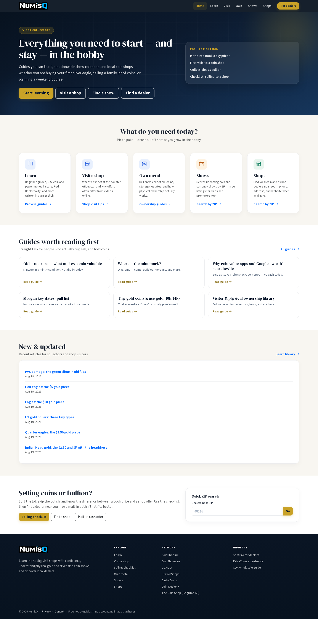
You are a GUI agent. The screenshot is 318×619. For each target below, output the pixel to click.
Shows (252, 5)
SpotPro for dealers (246, 555)
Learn (214, 5)
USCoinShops (171, 574)
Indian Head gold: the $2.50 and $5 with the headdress (66, 447)
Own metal (121, 574)
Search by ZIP (207, 204)
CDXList (167, 567)
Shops (267, 5)
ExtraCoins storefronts (248, 561)
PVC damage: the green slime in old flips (55, 371)
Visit (227, 5)
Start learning (36, 93)
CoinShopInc (170, 555)
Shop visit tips (93, 204)
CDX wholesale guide (247, 567)
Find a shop (62, 516)
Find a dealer (138, 93)
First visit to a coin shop (207, 62)
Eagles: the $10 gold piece (44, 402)
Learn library (286, 354)
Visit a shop (70, 93)
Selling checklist (34, 516)
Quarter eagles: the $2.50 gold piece (52, 432)
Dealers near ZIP (202, 503)
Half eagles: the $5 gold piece (47, 387)
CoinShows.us (171, 561)
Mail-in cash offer (90, 516)
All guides (288, 249)
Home (200, 5)
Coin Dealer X (170, 586)
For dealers (288, 6)
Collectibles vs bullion (205, 69)
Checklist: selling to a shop (209, 76)
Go (288, 511)
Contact (59, 611)
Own (239, 5)
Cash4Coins (169, 580)
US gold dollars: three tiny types (49, 417)
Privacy (46, 611)
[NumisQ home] (33, 549)
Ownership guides (153, 204)
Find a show (103, 93)
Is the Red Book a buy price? (210, 55)
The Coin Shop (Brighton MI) (180, 593)
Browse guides (36, 204)
